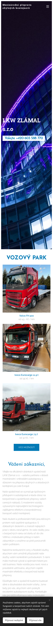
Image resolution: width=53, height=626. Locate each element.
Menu (47, 6)
